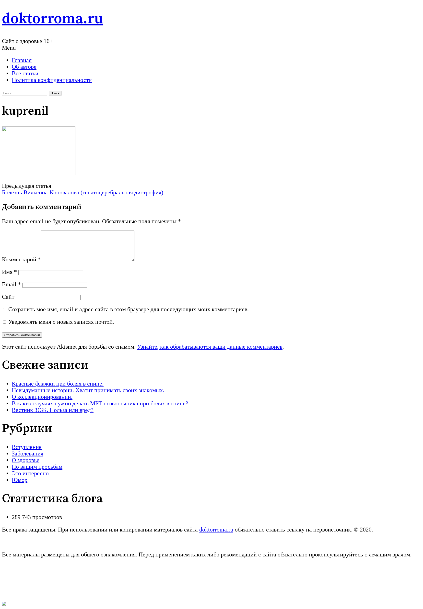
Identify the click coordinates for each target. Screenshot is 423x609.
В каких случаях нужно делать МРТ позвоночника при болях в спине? (100, 403)
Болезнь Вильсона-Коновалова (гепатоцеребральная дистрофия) (82, 192)
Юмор (19, 480)
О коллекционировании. (42, 397)
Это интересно (30, 473)
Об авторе (24, 67)
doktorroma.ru (52, 19)
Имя (9, 272)
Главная (22, 60)
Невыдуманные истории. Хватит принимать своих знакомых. (88, 390)
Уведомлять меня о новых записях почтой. (61, 322)
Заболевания (27, 453)
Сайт (8, 297)
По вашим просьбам (37, 467)
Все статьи (25, 73)
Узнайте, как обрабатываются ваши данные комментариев (209, 346)
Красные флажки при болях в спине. (58, 383)
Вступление (27, 447)
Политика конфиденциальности (52, 80)
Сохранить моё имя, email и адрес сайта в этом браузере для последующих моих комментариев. (128, 309)
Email (11, 284)
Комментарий (21, 259)
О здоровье (25, 460)
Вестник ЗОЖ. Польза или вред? (53, 410)
